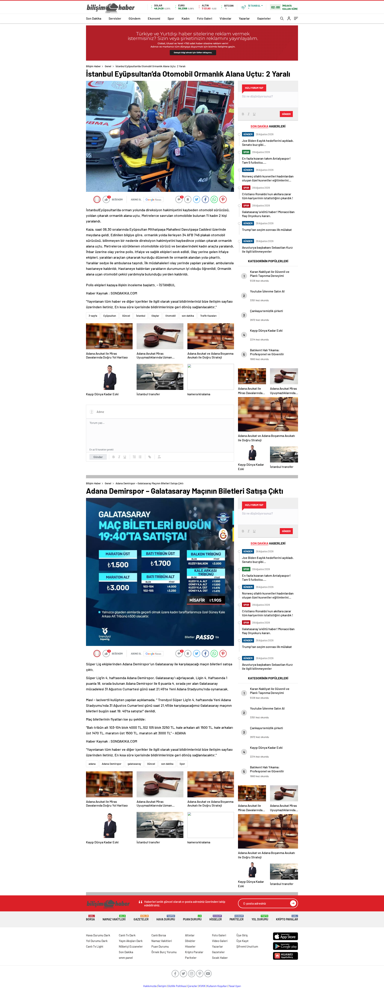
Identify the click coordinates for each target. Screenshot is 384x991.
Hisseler (215, 918)
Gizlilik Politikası (177, 986)
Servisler (115, 18)
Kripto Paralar (287, 918)
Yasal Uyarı (235, 986)
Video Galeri (219, 941)
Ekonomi (154, 18)
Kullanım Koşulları (217, 986)
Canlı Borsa (158, 935)
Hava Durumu (165, 918)
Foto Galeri (204, 18)
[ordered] (134, 456)
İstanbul (140, 315)
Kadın (186, 18)
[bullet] (140, 456)
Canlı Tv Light (94, 946)
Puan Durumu (192, 918)
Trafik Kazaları (208, 315)
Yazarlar (244, 18)
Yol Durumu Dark (97, 941)
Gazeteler (264, 18)
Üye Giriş (242, 935)
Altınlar (190, 935)
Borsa (90, 918)
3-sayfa (93, 315)
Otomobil (170, 315)
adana (92, 763)
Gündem (134, 18)
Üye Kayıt (242, 941)
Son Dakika (93, 18)
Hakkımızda (150, 986)
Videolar (225, 18)
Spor (171, 18)
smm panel (126, 957)
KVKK (202, 986)
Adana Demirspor (111, 763)
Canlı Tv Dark (127, 935)
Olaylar (155, 315)
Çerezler (192, 986)
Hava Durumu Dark (98, 935)
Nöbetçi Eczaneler (131, 946)
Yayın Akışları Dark (131, 941)
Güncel (126, 315)
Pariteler (237, 918)
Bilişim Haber (93, 66)
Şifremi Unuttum (247, 946)
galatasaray (134, 763)
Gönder (98, 457)
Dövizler (190, 941)
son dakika (188, 315)
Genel (108, 66)
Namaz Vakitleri (114, 918)
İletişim (162, 986)
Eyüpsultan (109, 315)
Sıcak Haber (220, 957)
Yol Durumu (260, 918)
